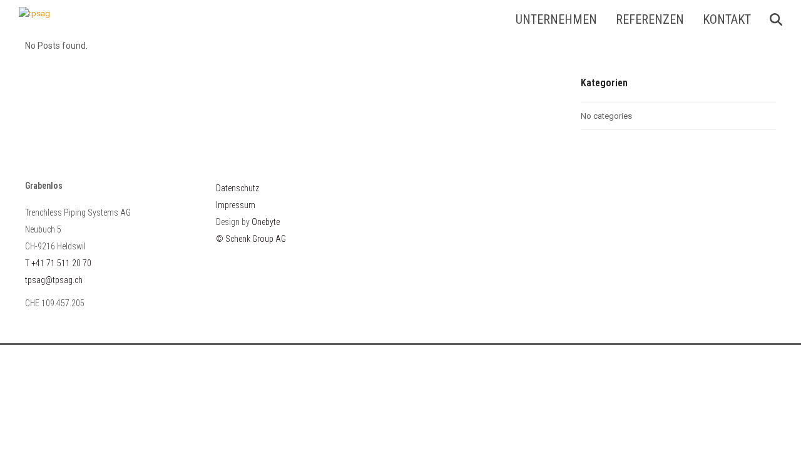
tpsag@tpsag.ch (54, 280)
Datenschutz (237, 188)
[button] (776, 19)
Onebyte (266, 222)
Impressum (235, 205)
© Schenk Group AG (251, 239)
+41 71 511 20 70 (61, 263)
